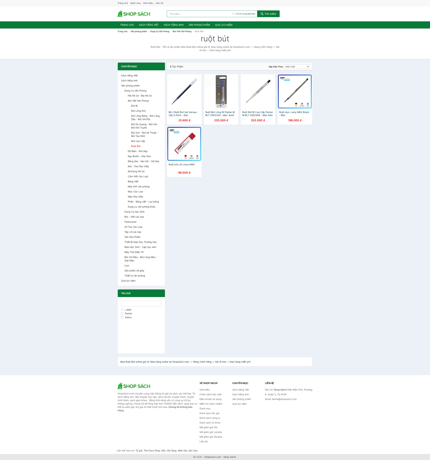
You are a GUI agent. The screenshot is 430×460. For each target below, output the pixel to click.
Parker (128, 313)
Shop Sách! (229, 456)
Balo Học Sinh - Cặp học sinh (140, 247)
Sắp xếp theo (276, 66)
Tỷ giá (139, 450)
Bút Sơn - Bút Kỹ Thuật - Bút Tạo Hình (144, 134)
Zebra (128, 317)
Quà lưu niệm (223, 24)
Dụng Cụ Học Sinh (134, 211)
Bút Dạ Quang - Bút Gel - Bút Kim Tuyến (145, 126)
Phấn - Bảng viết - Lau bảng (143, 201)
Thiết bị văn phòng (134, 275)
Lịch (126, 265)
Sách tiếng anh (174, 24)
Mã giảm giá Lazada (211, 432)
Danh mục (135, 3)
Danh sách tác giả (209, 413)
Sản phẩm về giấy (134, 270)
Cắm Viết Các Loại (138, 176)
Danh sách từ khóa (210, 422)
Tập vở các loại (132, 231)
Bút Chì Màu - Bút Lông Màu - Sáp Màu (140, 259)
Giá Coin (192, 450)
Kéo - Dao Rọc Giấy (138, 166)
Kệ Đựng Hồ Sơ (136, 171)
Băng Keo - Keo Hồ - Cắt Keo (143, 161)
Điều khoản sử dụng (211, 399)
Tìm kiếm (270, 13)
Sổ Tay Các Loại (133, 226)
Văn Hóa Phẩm (132, 236)
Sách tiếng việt (149, 24)
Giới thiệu (148, 3)
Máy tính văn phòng (139, 186)
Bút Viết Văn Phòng (182, 31)
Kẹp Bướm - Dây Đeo (139, 156)
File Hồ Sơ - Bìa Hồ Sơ (140, 95)
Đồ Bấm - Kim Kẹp (138, 151)
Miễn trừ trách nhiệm (211, 403)
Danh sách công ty (210, 417)
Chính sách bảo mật (210, 394)
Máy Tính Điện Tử (134, 252)
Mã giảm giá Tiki (209, 427)
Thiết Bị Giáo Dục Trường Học (140, 242)
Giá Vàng (172, 450)
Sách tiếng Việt (129, 75)
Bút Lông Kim (138, 110)
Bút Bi (134, 105)
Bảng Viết (133, 181)
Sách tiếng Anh (129, 80)
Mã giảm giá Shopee (211, 436)
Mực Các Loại (135, 191)
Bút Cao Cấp (138, 141)
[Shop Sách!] (134, 386)
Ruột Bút (136, 146)
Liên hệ (159, 3)
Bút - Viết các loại (134, 216)
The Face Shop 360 (154, 450)
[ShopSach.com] (134, 14)
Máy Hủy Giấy (135, 196)
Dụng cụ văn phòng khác (142, 206)
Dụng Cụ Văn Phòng (159, 31)
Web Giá (182, 450)
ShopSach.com (212, 456)
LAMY (128, 309)
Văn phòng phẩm (199, 24)
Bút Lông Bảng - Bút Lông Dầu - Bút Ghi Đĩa (145, 117)
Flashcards (130, 221)
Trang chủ (123, 3)
